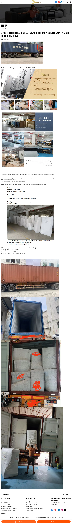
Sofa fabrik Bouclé (11, 510)
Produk (2, 501)
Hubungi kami (4, 510)
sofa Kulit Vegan (8, 504)
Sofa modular (7, 501)
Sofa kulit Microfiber (12, 508)
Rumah (2, 28)
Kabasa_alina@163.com (34, 502)
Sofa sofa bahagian (5, 512)
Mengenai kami (4, 508)
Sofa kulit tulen (7, 502)
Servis (2, 502)
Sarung (2, 504)
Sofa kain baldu (4, 513)
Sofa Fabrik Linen (5, 506)
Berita (6, 28)
